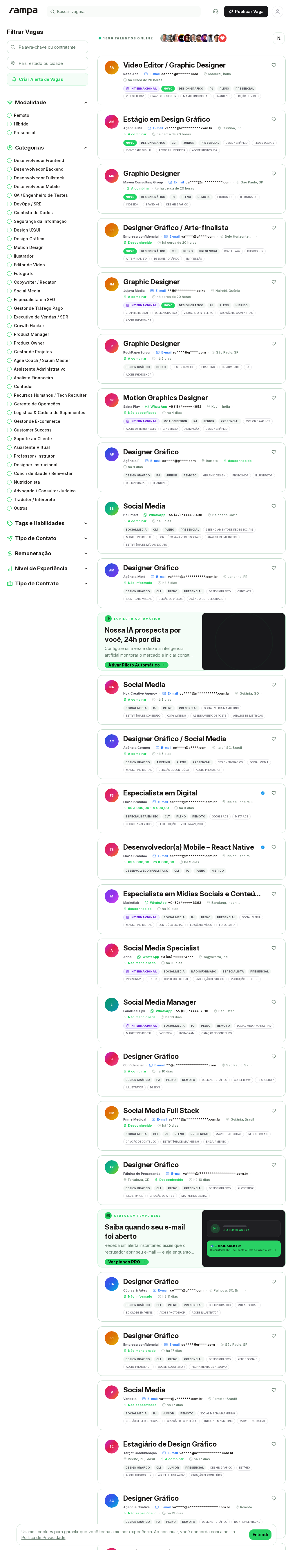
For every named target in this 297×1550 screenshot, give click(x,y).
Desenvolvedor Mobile (37, 186)
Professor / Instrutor (34, 455)
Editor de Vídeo (29, 264)
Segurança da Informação (40, 221)
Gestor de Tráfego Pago (38, 308)
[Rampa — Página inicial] (23, 11)
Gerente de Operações (37, 403)
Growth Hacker (29, 325)
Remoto (21, 115)
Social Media (27, 290)
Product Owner (29, 342)
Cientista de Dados (33, 212)
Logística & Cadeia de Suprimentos (49, 412)
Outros (21, 508)
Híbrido (21, 123)
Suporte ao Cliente (33, 438)
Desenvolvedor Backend (39, 169)
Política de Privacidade (43, 1537)
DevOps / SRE (27, 203)
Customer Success (33, 429)
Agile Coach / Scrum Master (42, 360)
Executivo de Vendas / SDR (41, 316)
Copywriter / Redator (35, 282)
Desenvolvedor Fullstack (39, 177)
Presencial (24, 132)
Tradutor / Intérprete (34, 499)
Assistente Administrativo (40, 369)
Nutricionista (27, 482)
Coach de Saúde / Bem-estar (43, 473)
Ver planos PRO (124, 1261)
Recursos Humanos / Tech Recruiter (50, 395)
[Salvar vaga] (273, 65)
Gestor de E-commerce (37, 421)
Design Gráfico (29, 238)
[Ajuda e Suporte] (216, 11)
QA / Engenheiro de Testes (41, 195)
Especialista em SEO (34, 299)
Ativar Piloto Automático (134, 664)
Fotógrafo (24, 273)
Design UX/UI (27, 229)
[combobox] (279, 38)
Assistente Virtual (32, 447)
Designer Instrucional (35, 464)
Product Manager (31, 334)
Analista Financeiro (33, 377)
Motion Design (29, 247)
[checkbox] (9, 115)
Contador (23, 386)
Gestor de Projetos (33, 351)
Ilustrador (23, 256)
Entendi (260, 1534)
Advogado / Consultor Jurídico (45, 490)
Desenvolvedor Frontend (39, 160)
